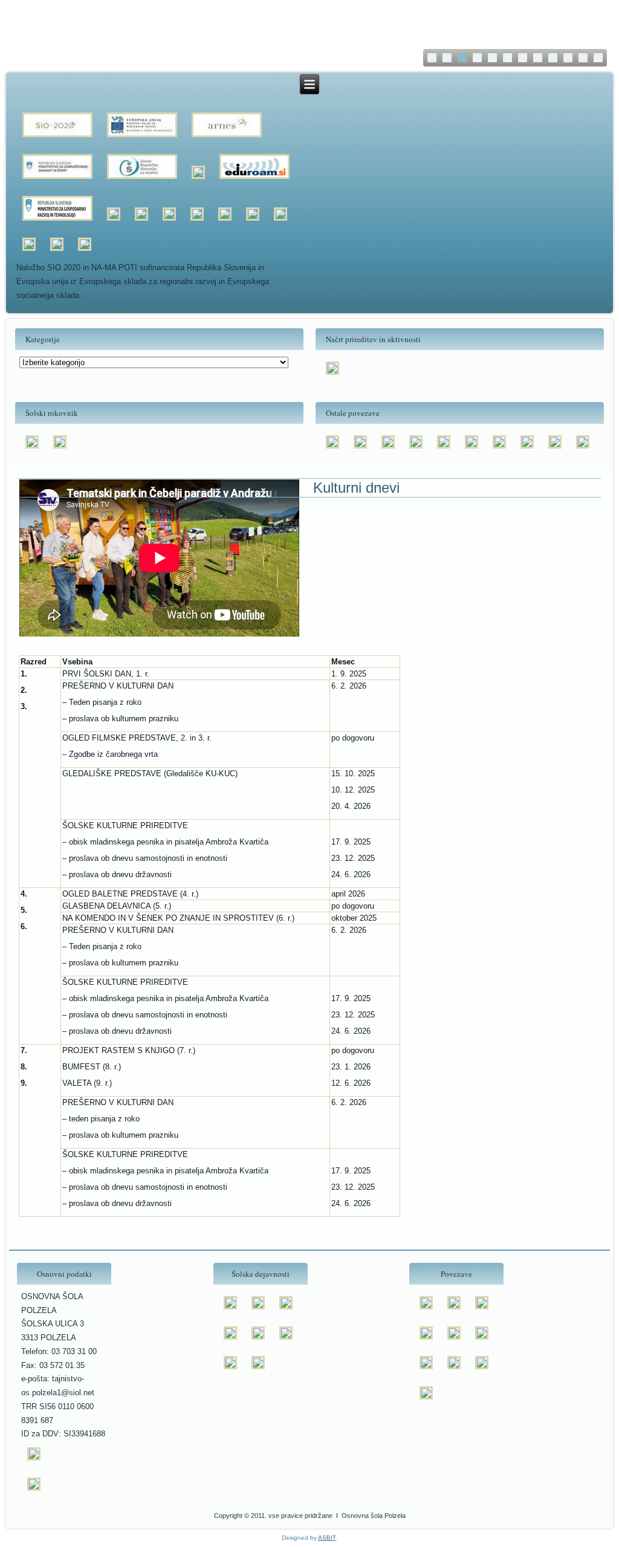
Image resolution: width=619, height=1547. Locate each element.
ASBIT (326, 1537)
